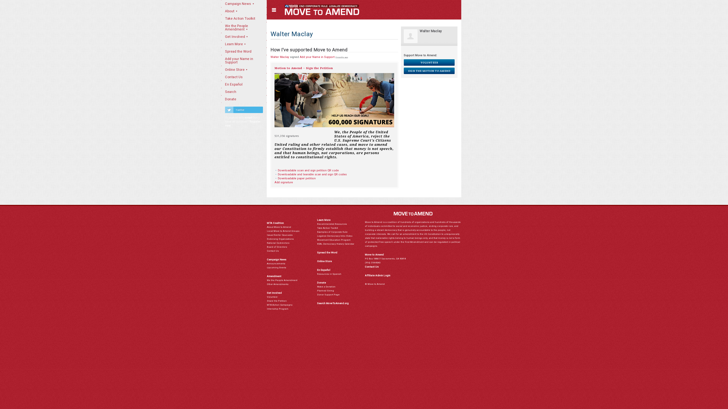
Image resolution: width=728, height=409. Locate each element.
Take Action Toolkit (240, 18)
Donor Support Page (328, 294)
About (230, 11)
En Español (233, 84)
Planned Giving (325, 291)
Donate (230, 99)
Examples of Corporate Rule (332, 232)
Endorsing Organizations (280, 239)
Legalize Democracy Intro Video (334, 236)
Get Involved (235, 37)
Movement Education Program (334, 240)
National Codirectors (278, 243)
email (248, 117)
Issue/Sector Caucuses (280, 235)
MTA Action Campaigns (279, 305)
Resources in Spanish (329, 274)
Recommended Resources (332, 224)
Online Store (235, 70)
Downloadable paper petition (297, 178)
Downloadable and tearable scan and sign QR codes (312, 174)
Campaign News (238, 4)
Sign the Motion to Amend (429, 71)
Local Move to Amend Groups (283, 231)
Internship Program (277, 309)
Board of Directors (277, 247)
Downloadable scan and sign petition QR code (308, 170)
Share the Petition (277, 301)
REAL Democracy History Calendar (335, 244)
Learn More (234, 44)
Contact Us (234, 77)
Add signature (284, 182)
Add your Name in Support (239, 60)
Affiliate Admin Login (378, 275)
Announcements (276, 263)
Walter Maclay (280, 57)
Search (230, 92)
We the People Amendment (236, 27)
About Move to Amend (279, 227)
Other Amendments (277, 284)
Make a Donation (326, 287)
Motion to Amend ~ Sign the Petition (304, 68)
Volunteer (429, 62)
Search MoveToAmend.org (333, 303)
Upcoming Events (276, 267)
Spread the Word (238, 51)
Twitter (240, 109)
